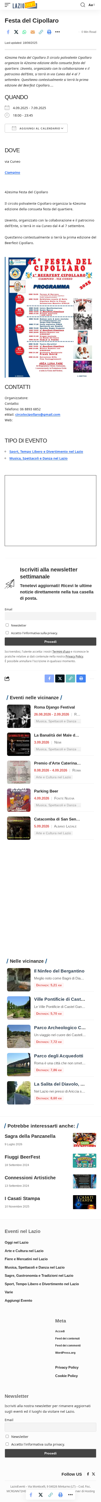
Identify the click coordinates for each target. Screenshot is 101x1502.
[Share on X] (16, 32)
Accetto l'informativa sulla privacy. (34, 633)
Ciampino (12, 172)
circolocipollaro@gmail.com (37, 414)
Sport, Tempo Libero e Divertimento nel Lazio (46, 451)
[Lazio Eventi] (25, 5)
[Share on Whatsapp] (24, 32)
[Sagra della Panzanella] (84, 1140)
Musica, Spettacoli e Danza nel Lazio (38, 458)
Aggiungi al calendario (39, 128)
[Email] (32, 32)
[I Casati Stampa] (84, 1202)
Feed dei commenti (68, 1345)
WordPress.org (65, 1352)
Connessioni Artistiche (30, 1177)
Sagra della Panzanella (30, 1136)
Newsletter (18, 625)
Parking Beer (46, 791)
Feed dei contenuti (67, 1338)
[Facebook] (88, 1474)
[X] (93, 1474)
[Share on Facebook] (8, 32)
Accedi (60, 1331)
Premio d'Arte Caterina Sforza (62, 763)
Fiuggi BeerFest (22, 1156)
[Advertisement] (50, 901)
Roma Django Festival (54, 707)
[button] (9, 5)
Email (8, 609)
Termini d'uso (61, 651)
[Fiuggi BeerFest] (84, 1161)
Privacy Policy (74, 656)
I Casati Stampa (22, 1198)
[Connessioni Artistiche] (84, 1181)
